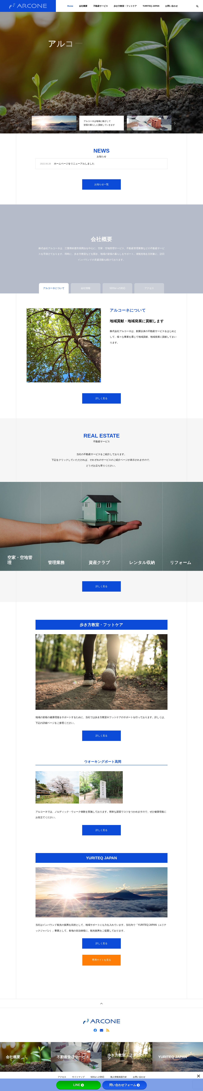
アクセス (62, 1077)
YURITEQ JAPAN (151, 6)
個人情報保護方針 (118, 1077)
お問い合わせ (171, 6)
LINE (76, 1085)
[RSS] (107, 1030)
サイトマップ (78, 1077)
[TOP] (101, 1003)
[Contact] (101, 1030)
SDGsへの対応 (97, 1077)
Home (70, 6)
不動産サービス (100, 6)
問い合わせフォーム (122, 1085)
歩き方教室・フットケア (125, 6)
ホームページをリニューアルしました (74, 163)
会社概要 (83, 6)
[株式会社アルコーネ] (28, 6)
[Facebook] (95, 1030)
